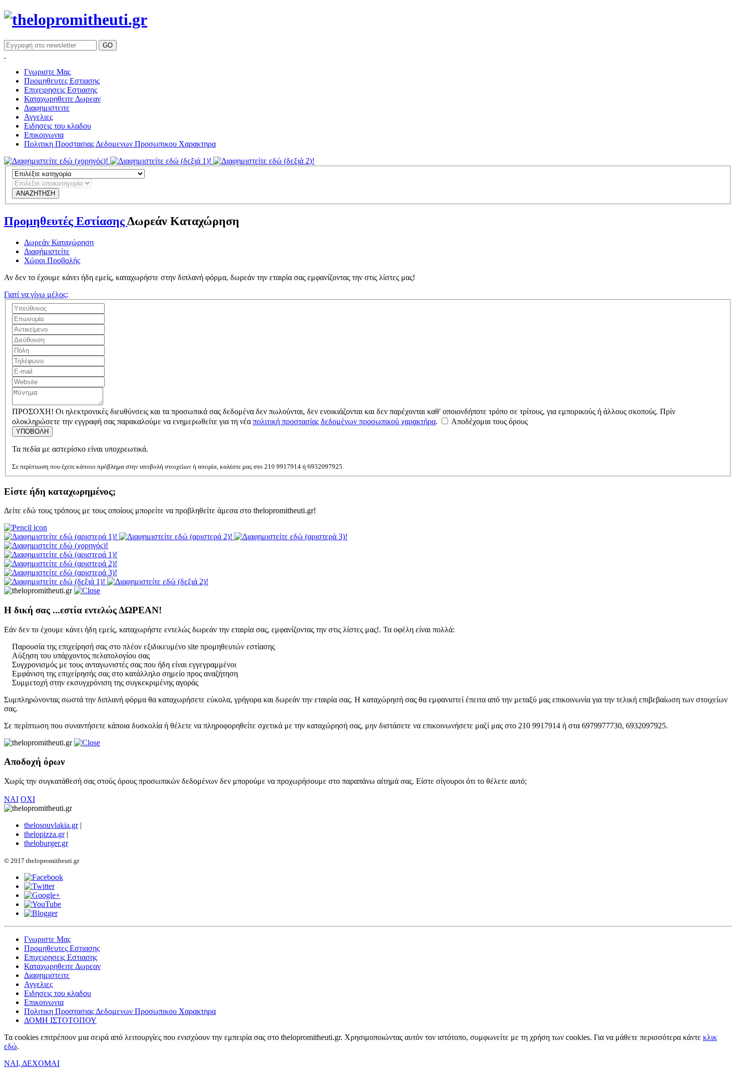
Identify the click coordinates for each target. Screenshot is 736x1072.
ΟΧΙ (28, 799)
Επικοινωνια (44, 135)
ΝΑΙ (11, 799)
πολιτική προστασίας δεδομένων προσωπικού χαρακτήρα (344, 421)
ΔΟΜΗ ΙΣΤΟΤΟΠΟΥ (60, 1020)
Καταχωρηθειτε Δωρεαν (62, 99)
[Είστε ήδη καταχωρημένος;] (25, 527)
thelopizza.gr (44, 834)
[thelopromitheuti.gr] (75, 20)
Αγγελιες (38, 117)
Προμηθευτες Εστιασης (62, 81)
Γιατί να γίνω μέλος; (36, 294)
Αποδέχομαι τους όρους (489, 421)
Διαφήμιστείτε (47, 251)
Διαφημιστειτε (47, 108)
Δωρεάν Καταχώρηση (59, 242)
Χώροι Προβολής (52, 260)
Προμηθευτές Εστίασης (65, 221)
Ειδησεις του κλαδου (57, 126)
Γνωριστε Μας (47, 72)
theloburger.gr (46, 843)
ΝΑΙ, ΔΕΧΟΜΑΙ (32, 1063)
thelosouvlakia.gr (51, 825)
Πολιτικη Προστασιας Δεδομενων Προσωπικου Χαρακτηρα (120, 144)
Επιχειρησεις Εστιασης (60, 90)
